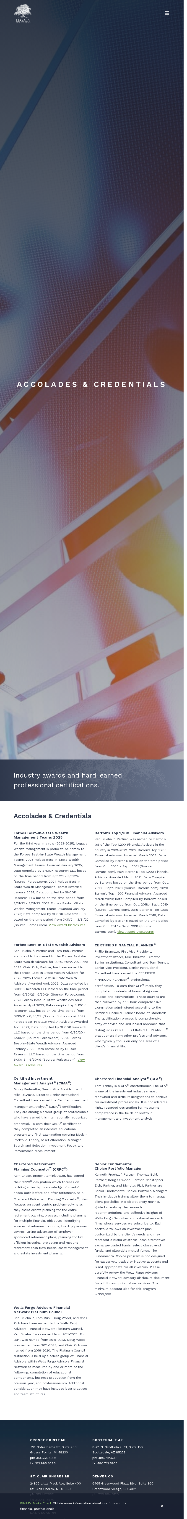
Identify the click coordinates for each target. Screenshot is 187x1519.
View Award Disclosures (67, 925)
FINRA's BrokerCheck (36, 1503)
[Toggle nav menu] (167, 13)
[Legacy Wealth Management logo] (23, 14)
